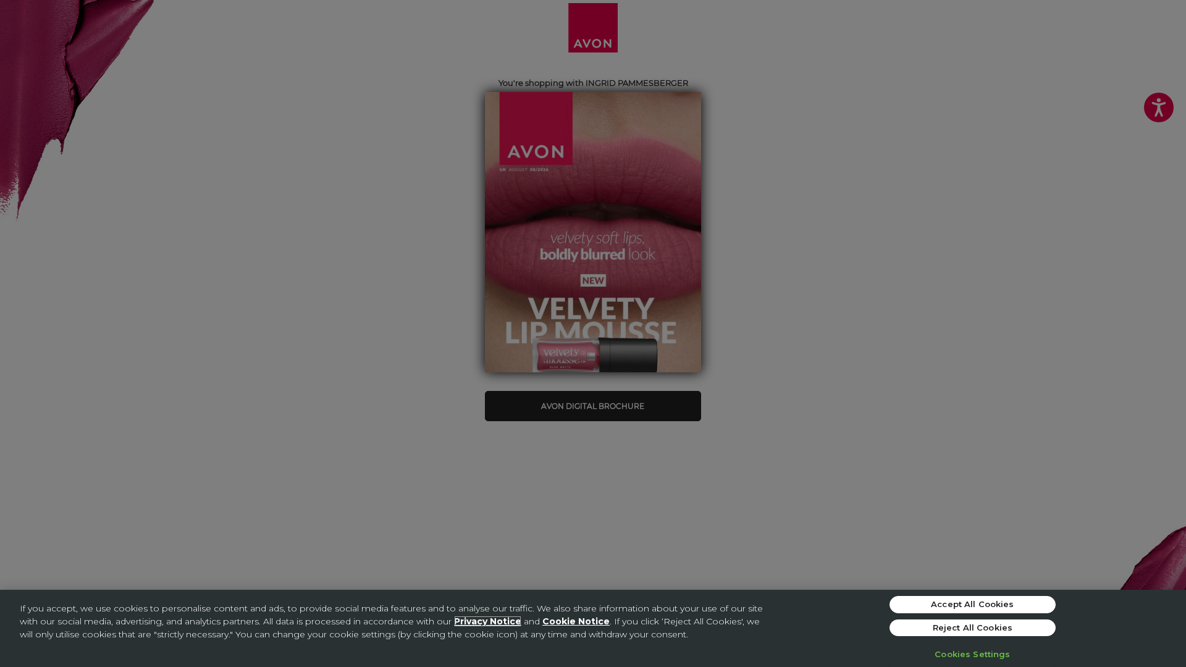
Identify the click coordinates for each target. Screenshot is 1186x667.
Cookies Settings (972, 654)
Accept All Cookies (972, 604)
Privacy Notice (487, 621)
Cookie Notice (576, 621)
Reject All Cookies (972, 627)
